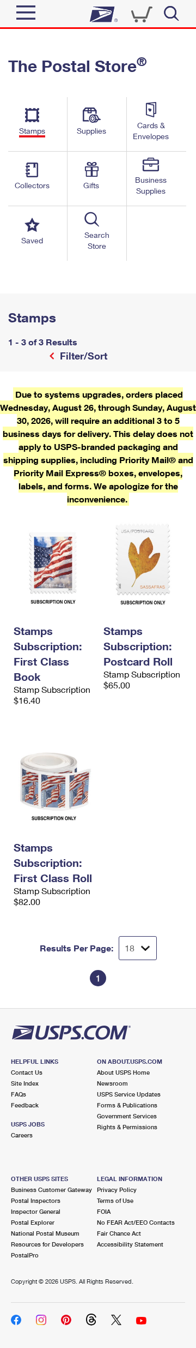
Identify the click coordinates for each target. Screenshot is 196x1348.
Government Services (127, 1115)
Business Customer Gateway (51, 1189)
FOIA (104, 1211)
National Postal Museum (45, 1233)
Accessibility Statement (130, 1244)
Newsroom (112, 1083)
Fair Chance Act (119, 1233)
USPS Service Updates (129, 1094)
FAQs (18, 1094)
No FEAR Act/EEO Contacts (136, 1222)
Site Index (25, 1083)
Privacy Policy (117, 1189)
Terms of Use (115, 1200)
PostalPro (25, 1255)
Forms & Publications (127, 1105)
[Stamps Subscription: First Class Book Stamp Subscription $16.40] (53, 563)
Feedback (25, 1105)
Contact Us (26, 1072)
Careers (22, 1135)
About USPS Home (123, 1072)
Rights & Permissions (127, 1126)
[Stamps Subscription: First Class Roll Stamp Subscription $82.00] (53, 779)
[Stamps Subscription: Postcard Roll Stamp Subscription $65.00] (142, 563)
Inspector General (35, 1211)
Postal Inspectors (35, 1200)
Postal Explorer (32, 1222)
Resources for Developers (47, 1244)
